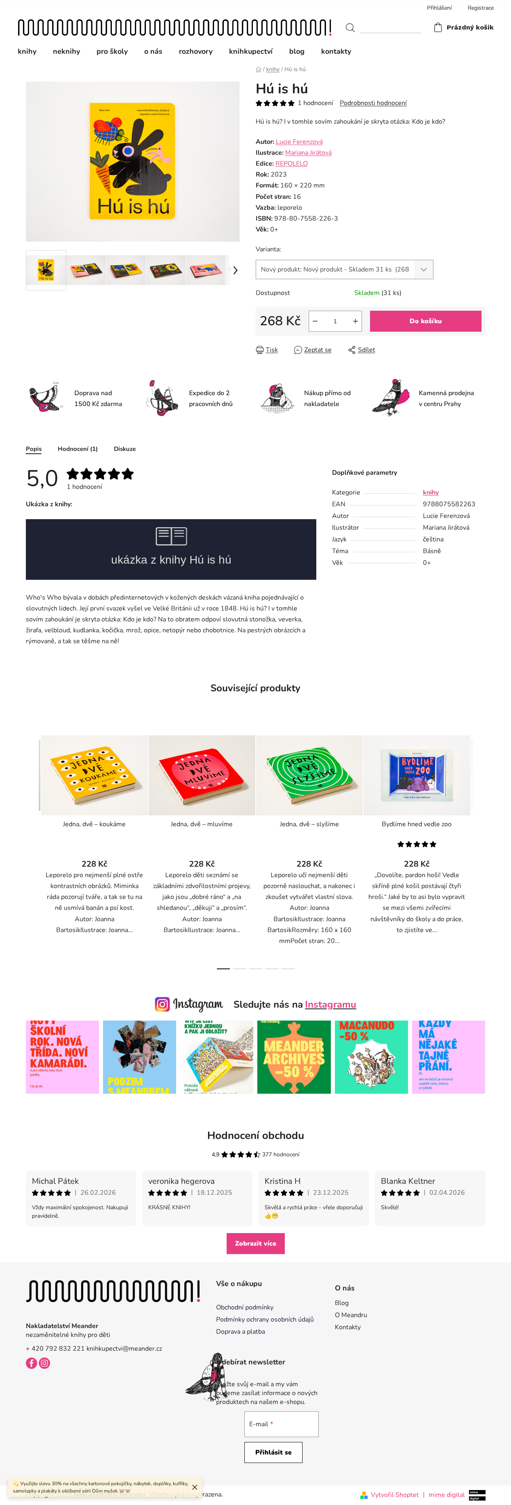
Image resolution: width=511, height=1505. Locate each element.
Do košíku (426, 321)
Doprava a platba (240, 1331)
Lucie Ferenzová (299, 141)
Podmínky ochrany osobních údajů (265, 1319)
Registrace (481, 8)
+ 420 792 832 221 (55, 1348)
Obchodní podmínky (244, 1307)
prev (32, 850)
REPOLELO (291, 163)
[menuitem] (31, 51)
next (479, 850)
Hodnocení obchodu (255, 1135)
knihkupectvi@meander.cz (124, 1348)
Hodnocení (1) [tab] (78, 449)
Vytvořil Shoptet (395, 1494)
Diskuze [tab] (125, 449)
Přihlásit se (273, 1452)
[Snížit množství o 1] (315, 321)
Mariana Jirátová (308, 152)
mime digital (444, 1494)
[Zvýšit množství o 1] (355, 321)
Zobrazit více (255, 1243)
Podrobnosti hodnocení (373, 103)
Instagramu (330, 1004)
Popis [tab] (34, 449)
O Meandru (351, 1315)
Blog (342, 1303)
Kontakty (348, 1327)
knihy (431, 492)
